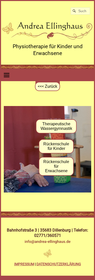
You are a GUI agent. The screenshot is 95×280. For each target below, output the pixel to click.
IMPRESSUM (24, 264)
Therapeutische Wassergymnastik (56, 126)
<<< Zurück (47, 86)
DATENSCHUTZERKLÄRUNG (58, 264)
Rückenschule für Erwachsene (56, 166)
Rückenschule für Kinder (56, 146)
